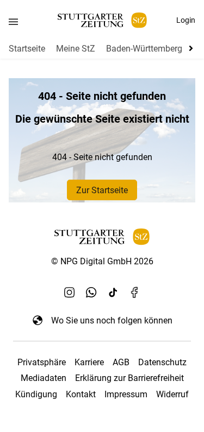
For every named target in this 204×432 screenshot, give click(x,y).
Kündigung (36, 394)
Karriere (89, 362)
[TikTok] (113, 292)
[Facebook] (135, 292)
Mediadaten (43, 378)
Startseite (27, 48)
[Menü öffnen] (13, 21)
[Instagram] (69, 292)
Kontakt (81, 394)
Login (185, 20)
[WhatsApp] (91, 292)
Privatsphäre (41, 362)
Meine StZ (75, 48)
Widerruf (172, 394)
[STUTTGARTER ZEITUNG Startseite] (102, 20)
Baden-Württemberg (144, 48)
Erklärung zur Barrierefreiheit (129, 378)
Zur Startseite (102, 190)
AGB (121, 362)
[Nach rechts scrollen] (188, 48)
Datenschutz (162, 362)
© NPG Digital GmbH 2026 (102, 261)
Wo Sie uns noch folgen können (111, 320)
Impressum (125, 394)
